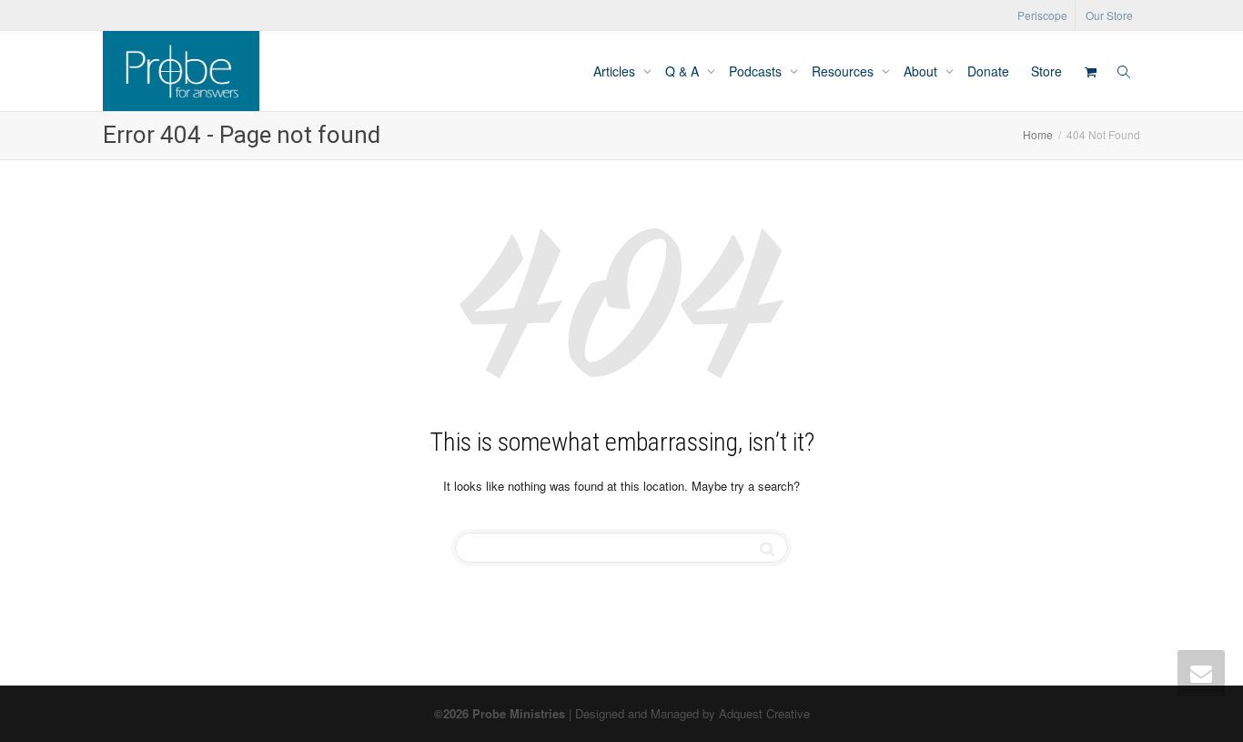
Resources (844, 71)
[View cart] (1090, 71)
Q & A (683, 71)
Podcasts (757, 71)
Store (1046, 71)
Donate (988, 71)
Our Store (1109, 15)
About (922, 71)
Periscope (1042, 15)
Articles (616, 71)
